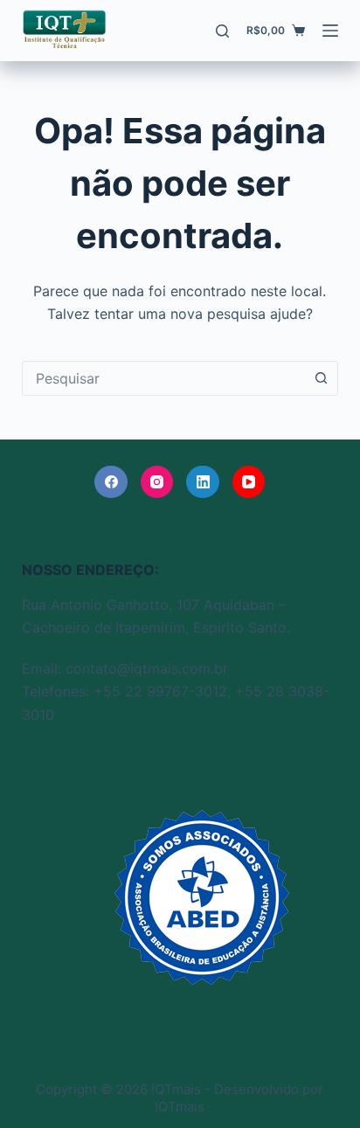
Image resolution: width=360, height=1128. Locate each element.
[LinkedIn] (202, 482)
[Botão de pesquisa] (320, 378)
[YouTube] (249, 482)
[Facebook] (111, 482)
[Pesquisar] (222, 31)
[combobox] (164, 378)
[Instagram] (157, 482)
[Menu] (330, 30)
